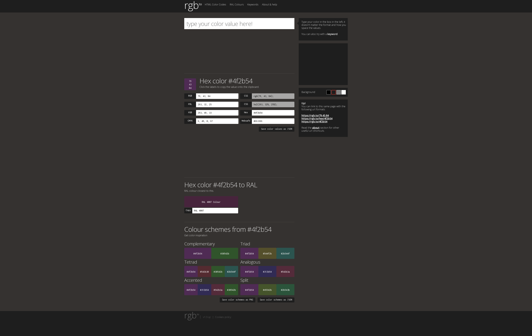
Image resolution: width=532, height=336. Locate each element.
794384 (190, 84)
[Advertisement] (239, 51)
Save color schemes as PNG (237, 299)
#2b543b (285, 290)
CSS (246, 95)
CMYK (190, 120)
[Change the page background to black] (328, 92)
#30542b (224, 253)
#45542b (267, 290)
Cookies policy (223, 317)
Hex (246, 112)
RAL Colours (237, 4)
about (315, 127)
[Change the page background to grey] (338, 92)
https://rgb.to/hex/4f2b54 (316, 118)
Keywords (252, 4)
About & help (269, 4)
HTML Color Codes (215, 4)
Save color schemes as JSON (276, 299)
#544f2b (267, 253)
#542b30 (204, 272)
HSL (190, 104)
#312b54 (267, 272)
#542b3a (285, 272)
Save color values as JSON (276, 129)
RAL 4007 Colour (211, 202)
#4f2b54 (197, 253)
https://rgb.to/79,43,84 (315, 115)
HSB (190, 112)
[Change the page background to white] (343, 92)
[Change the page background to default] (333, 92)
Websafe (246, 120)
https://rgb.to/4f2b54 (314, 121)
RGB (190, 95)
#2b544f (285, 253)
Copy (188, 210)
